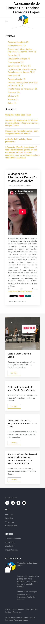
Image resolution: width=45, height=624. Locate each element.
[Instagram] (13, 503)
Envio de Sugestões (13, 612)
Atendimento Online (13, 538)
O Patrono (9, 514)
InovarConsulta (11, 550)
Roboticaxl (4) (14, 75)
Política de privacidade (14, 609)
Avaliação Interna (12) (17, 45)
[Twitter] (18, 503)
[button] (6, 21)
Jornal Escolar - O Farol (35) (19, 66)
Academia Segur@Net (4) (18, 42)
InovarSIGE (10, 542)
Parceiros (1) (13, 99)
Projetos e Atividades (23, 186)
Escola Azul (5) (14, 55)
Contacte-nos (11, 526)
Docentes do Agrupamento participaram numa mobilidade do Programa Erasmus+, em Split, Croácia (28, 581)
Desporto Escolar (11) (17, 79)
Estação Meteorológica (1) (19, 59)
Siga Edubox (10, 546)
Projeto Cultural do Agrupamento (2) (22, 89)
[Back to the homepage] (22, 22)
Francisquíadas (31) (16, 62)
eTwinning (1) (13, 96)
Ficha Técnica (31, 609)
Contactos (9, 522)
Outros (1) (12, 103)
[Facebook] (7, 503)
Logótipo (9, 518)
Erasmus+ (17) (14, 92)
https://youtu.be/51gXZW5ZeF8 (20, 291)
